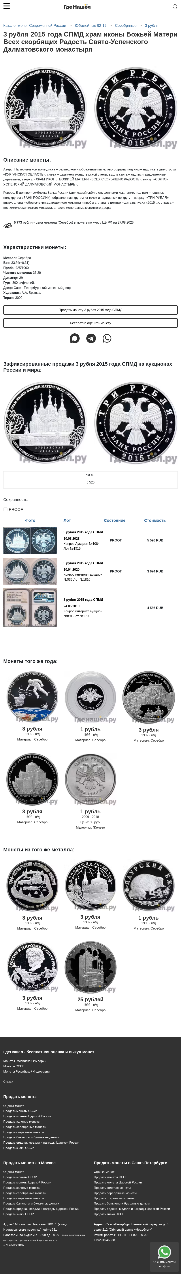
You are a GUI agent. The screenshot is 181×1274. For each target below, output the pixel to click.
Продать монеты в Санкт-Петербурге (130, 1163)
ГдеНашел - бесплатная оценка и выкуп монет (48, 1052)
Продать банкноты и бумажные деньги (31, 1137)
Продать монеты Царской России (27, 1116)
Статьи (8, 1081)
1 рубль (90, 729)
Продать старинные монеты (23, 1132)
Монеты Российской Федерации (26, 1071)
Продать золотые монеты (21, 1121)
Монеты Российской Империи (24, 1061)
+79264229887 (14, 1245)
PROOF (16, 509)
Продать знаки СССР (18, 1148)
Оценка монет (13, 1106)
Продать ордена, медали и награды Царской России (41, 1142)
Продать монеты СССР (20, 1111)
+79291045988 (104, 1240)
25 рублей (90, 999)
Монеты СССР (13, 1066)
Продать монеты (19, 1096)
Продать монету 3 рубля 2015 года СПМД (90, 310)
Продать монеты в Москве (29, 1163)
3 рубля (32, 729)
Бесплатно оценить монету (90, 323)
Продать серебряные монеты (24, 1127)
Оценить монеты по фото (164, 1264)
